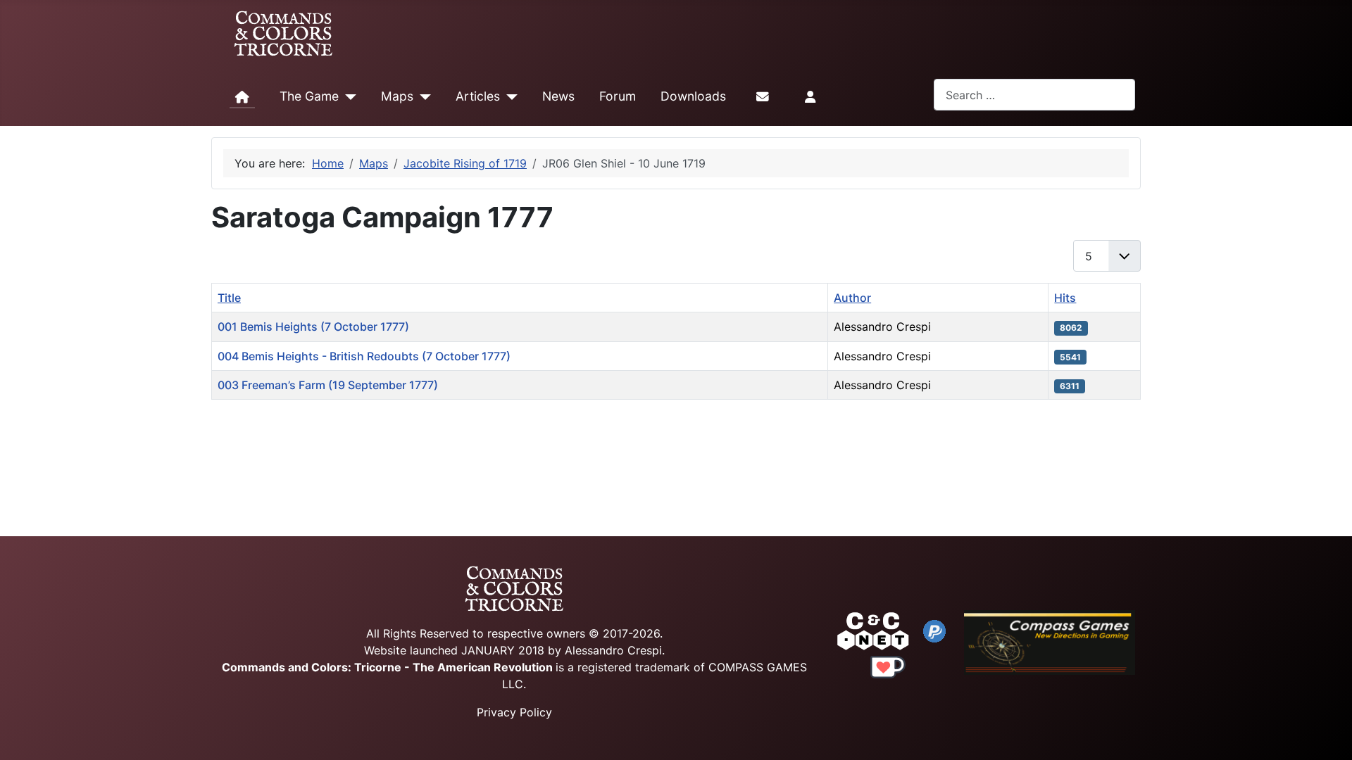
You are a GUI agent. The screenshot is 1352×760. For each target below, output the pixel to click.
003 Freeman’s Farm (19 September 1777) (328, 385)
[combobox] (1034, 94)
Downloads (693, 96)
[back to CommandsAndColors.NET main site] (873, 630)
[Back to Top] (1329, 733)
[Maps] (422, 97)
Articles (478, 96)
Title (229, 298)
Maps (397, 96)
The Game (309, 96)
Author (852, 298)
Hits (1065, 298)
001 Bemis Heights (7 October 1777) (313, 326)
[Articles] (509, 97)
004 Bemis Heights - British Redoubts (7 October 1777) (364, 356)
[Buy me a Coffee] (888, 666)
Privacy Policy (514, 712)
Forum (617, 96)
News (558, 96)
